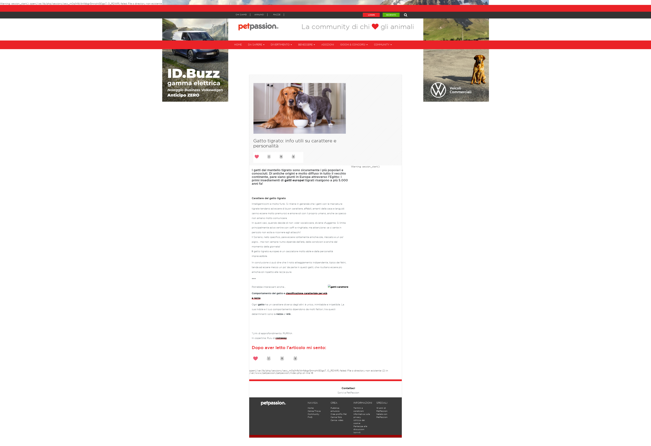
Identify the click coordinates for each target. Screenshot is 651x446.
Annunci (259, 15)
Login (371, 15)
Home (238, 45)
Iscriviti (391, 15)
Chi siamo (241, 15)
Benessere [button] (305, 45)
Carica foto (336, 417)
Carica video (337, 420)
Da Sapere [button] (255, 45)
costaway (281, 338)
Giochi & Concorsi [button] (353, 45)
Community (313, 414)
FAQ (310, 417)
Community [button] (382, 45)
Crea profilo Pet (339, 414)
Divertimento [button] (280, 45)
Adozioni (327, 45)
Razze (276, 15)
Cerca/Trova (314, 411)
